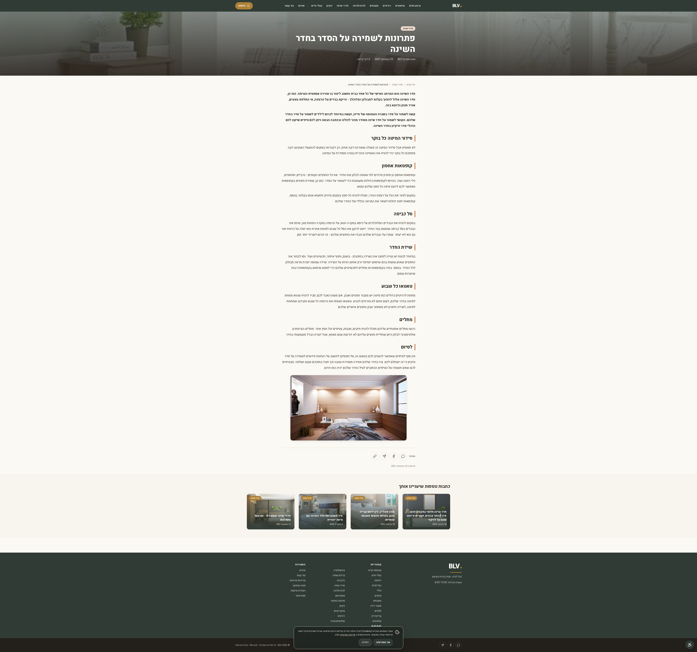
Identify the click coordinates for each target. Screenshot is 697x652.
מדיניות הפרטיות (347, 634)
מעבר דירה (375, 606)
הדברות (341, 580)
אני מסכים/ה (383, 642)
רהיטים (387, 6)
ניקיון (329, 6)
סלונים (378, 611)
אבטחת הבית (374, 570)
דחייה (365, 642)
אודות (301, 6)
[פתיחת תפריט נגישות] (689, 644)
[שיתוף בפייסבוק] (394, 456)
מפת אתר (300, 596)
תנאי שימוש (299, 585)
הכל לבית (376, 585)
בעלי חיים (316, 6)
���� (376, 626)
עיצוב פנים (415, 6)
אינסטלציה (339, 570)
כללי (379, 590)
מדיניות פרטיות (297, 580)
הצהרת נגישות (298, 590)
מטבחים (374, 6)
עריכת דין (376, 616)
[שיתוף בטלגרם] (384, 456)
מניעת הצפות (338, 601)
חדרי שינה (342, 6)
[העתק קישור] (375, 456)
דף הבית (411, 85)
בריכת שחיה (339, 575)
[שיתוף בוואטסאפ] (403, 456)
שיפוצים (400, 6)
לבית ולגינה (359, 6)
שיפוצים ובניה (338, 621)
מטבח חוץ (340, 596)
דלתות (378, 580)
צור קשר (289, 6)
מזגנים (378, 596)
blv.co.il (253, 645)
